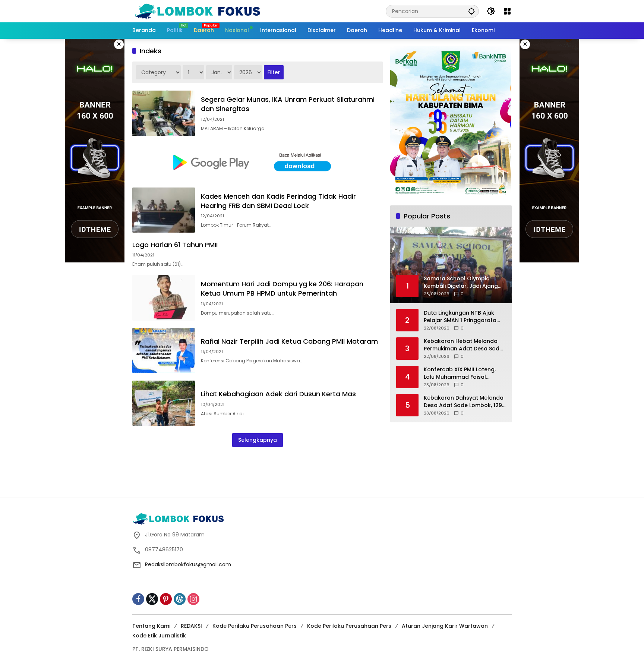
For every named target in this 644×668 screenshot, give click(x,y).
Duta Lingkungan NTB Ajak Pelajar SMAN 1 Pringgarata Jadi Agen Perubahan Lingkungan (460, 316)
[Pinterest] (166, 599)
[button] (471, 11)
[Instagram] (193, 599)
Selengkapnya (257, 440)
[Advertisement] (322, 471)
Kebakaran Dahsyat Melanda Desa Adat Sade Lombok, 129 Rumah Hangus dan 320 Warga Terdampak (463, 401)
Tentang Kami (151, 626)
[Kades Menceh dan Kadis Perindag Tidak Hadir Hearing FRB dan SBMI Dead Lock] (163, 210)
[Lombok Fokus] (197, 11)
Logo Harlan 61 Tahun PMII (175, 244)
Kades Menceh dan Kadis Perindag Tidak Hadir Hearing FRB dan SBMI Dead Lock (278, 201)
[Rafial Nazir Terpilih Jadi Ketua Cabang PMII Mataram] (163, 350)
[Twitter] (152, 599)
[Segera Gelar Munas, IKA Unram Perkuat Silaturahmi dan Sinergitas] (163, 113)
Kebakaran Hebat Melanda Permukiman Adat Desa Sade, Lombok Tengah (464, 345)
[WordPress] (180, 599)
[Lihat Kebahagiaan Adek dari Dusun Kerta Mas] (163, 403)
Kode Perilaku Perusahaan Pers (254, 626)
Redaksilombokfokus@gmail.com (188, 564)
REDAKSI (191, 626)
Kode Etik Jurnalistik (159, 635)
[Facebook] (138, 599)
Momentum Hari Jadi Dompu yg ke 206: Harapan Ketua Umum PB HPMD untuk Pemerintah (282, 288)
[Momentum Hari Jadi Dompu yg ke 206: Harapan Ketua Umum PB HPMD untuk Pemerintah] (163, 297)
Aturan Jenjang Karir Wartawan (445, 626)
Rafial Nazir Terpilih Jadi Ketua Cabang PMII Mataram (289, 341)
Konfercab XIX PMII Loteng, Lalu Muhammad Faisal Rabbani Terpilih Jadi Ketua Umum (461, 373)
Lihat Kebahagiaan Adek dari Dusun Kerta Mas (278, 393)
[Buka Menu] (507, 11)
